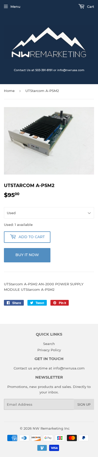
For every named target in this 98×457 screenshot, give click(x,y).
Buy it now (27, 254)
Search (49, 344)
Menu (15, 6)
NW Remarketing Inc (51, 428)
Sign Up (84, 404)
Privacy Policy (49, 350)
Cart (90, 6)
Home (9, 91)
